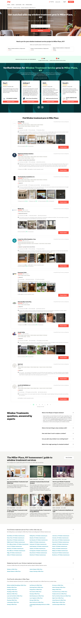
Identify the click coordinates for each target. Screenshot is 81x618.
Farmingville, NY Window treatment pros (38, 550)
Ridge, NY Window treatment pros (14, 552)
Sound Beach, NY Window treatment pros (16, 535)
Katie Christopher (57, 479)
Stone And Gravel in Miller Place (36, 602)
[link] (4, 98)
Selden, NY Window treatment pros (14, 555)
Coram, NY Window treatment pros (14, 546)
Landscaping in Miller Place (13, 602)
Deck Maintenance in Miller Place (37, 596)
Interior (8, 4)
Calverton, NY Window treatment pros (60, 537)
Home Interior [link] (9, 7)
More (23, 4)
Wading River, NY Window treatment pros (38, 535)
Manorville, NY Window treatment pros (60, 542)
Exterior (12, 4)
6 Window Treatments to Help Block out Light (63, 510)
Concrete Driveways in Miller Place (59, 591)
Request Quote (63, 147)
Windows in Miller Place (12, 569)
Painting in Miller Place (12, 589)
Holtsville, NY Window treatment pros (38, 555)
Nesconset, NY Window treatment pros (60, 552)
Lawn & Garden (18, 4)
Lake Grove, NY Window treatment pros (60, 535)
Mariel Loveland (56, 507)
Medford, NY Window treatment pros (37, 542)
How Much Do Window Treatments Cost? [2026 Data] (17, 482)
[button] (22, 139)
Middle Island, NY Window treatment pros (16, 542)
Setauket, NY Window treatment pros (37, 537)
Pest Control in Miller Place (35, 591)
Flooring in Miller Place (12, 600)
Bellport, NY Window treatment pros (60, 550)
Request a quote (10, 101)
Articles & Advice (29, 4)
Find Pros (40, 30)
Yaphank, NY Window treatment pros (37, 548)
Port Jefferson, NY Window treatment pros (16, 550)
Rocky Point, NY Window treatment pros (15, 537)
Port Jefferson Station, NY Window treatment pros (17, 544)
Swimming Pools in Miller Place (36, 587)
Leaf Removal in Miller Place (36, 585)
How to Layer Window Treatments (61, 481)
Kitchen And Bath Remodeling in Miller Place (16, 585)
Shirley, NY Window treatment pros (59, 548)
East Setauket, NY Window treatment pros (39, 540)
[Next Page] (50, 404)
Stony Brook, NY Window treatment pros (38, 552)
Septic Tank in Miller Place (58, 598)
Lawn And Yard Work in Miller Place (14, 596)
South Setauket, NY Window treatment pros (39, 546)
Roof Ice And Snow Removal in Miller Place (61, 596)
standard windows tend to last (57, 418)
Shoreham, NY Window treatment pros (15, 548)
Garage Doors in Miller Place (36, 589)
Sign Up (71, 1)
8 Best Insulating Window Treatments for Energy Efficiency (40, 510)
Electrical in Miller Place (12, 593)
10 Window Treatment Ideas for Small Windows (39, 482)
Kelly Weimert (33, 507)
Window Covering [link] (16, 7)
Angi (8, 479)
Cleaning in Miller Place (35, 593)
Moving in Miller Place (34, 600)
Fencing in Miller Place (12, 604)
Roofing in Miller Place (12, 587)
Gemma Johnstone (34, 479)
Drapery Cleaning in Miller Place (36, 571)
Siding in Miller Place (56, 589)
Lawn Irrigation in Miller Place (36, 598)
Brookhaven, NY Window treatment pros (60, 555)
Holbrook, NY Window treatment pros (60, 544)
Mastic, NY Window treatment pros (59, 546)
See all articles (69, 457)
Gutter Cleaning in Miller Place (58, 587)
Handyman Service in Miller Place (59, 593)
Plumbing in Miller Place (12, 591)
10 (47, 404)
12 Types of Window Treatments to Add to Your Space (17, 510)
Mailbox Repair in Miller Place (58, 602)
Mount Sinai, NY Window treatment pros (15, 540)
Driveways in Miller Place (57, 585)
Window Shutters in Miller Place (14, 571)
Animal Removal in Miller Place (59, 600)
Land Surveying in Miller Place (58, 604)
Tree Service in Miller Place (13, 598)
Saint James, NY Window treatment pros (61, 540)
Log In (64, 1)
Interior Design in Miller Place (36, 569)
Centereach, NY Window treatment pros (38, 544)
